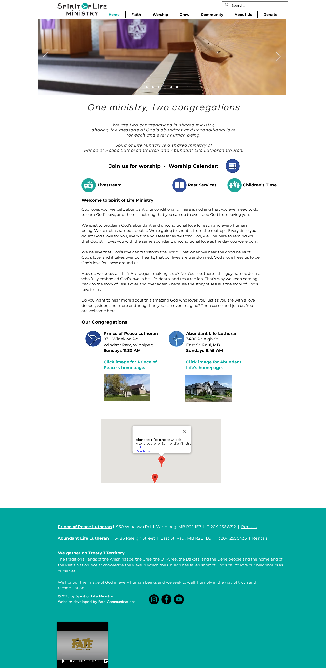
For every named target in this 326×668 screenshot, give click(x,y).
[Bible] (153, 87)
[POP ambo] (177, 87)
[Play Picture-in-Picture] (106, 661)
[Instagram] (154, 599)
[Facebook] (166, 599)
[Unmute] (72, 661)
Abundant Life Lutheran (212, 333)
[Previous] (45, 57)
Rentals (249, 526)
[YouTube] (179, 599)
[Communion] (158, 87)
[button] (160, 14)
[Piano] (165, 87)
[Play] (63, 661)
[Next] (278, 57)
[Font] (147, 87)
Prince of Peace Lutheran (131, 333)
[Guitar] (171, 87)
